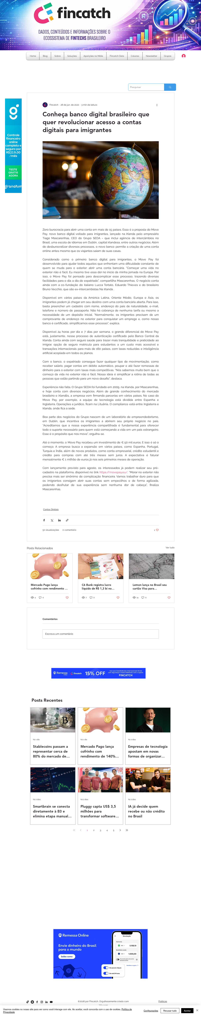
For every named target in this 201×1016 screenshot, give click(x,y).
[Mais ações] (157, 105)
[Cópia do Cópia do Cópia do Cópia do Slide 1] (103, 980)
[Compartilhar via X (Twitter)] (51, 520)
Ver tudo (170, 547)
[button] (135, 56)
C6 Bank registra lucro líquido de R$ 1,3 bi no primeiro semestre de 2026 (100, 586)
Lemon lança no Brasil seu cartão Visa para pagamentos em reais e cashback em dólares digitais (150, 586)
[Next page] (120, 830)
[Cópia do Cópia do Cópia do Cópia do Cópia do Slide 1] (106, 980)
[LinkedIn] (46, 1002)
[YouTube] (51, 1002)
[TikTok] (27, 1002)
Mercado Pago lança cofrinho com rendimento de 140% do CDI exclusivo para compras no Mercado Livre (49, 586)
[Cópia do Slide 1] (92, 980)
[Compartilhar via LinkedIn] (59, 520)
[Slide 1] (89, 980)
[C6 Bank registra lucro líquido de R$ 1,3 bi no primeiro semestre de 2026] (100, 566)
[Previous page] (81, 830)
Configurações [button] (151, 1010)
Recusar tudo (170, 1010)
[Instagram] (41, 1002)
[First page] (74, 830)
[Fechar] (197, 1010)
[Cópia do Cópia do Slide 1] (97, 980)
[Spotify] (32, 1002)
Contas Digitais (51, 509)
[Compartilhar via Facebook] (44, 520)
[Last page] (127, 830)
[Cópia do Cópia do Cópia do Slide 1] (100, 980)
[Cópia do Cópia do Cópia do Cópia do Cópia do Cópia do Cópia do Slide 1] (111, 980)
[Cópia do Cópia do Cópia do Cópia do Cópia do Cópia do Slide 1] (109, 980)
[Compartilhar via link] (67, 520)
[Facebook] (37, 1002)
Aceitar (187, 1010)
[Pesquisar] (170, 87)
